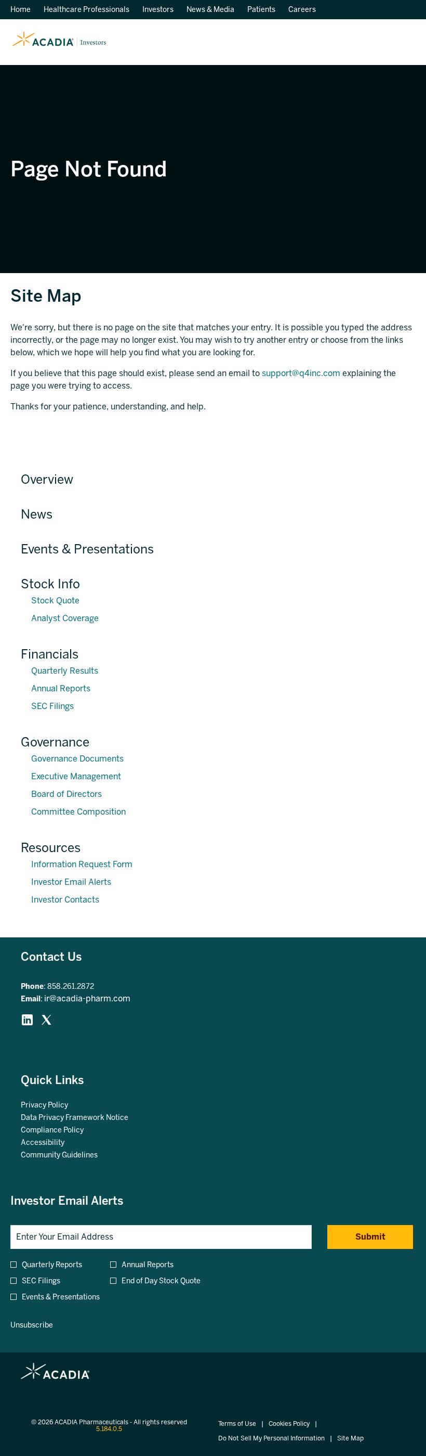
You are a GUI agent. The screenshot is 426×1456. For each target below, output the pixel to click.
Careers (302, 10)
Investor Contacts (65, 900)
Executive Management (76, 776)
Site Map (350, 1438)
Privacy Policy (57, 1105)
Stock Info (50, 583)
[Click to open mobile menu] (401, 42)
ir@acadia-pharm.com (87, 998)
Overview (47, 479)
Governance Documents (77, 759)
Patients (261, 10)
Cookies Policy (289, 1424)
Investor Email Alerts (71, 882)
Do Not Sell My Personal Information (271, 1438)
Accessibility (55, 1142)
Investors (158, 10)
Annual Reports (60, 688)
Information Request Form (81, 864)
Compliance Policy (65, 1130)
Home (20, 10)
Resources (51, 847)
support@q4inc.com (301, 373)
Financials (49, 654)
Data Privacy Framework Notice (87, 1118)
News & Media (210, 10)
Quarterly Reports (52, 1264)
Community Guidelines (72, 1155)
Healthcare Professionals (86, 10)
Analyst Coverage (65, 618)
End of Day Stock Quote (161, 1281)
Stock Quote (55, 600)
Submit (370, 1237)
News (36, 514)
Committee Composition (78, 812)
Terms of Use (237, 1424)
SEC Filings (52, 706)
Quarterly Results (64, 671)
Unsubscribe (31, 1325)
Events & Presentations (87, 549)
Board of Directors (66, 794)
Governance (55, 742)
